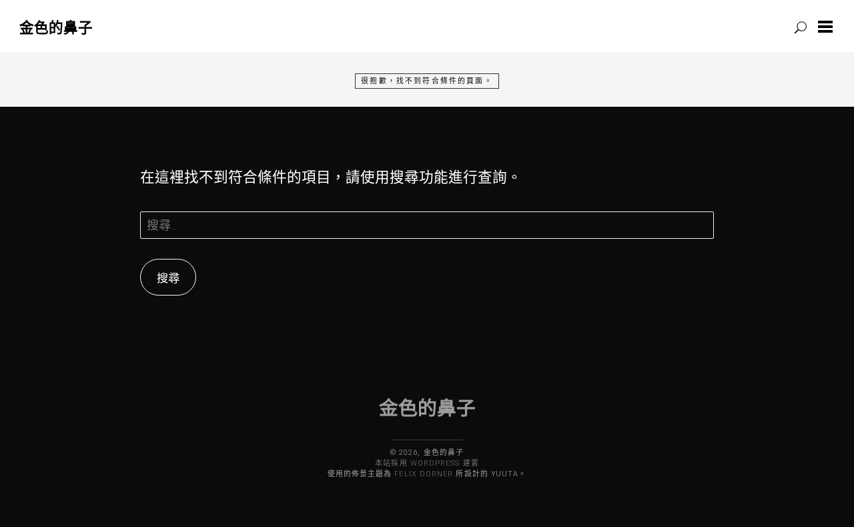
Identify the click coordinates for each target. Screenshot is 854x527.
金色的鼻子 (56, 27)
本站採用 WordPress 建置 (426, 463)
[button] (828, 27)
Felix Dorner (423, 474)
